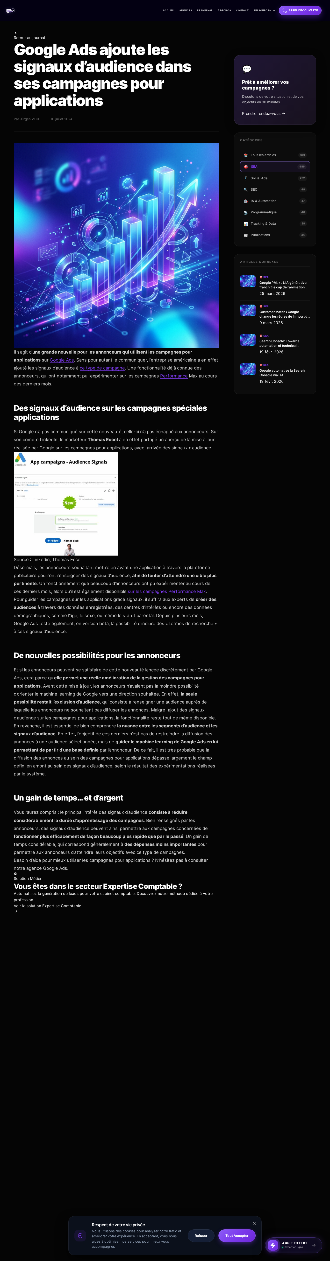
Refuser (201, 1235)
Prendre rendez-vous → (263, 113)
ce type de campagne (102, 367)
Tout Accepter (237, 1235)
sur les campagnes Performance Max (167, 591)
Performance (174, 375)
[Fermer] (321, 1237)
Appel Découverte (303, 10)
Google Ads (62, 359)
